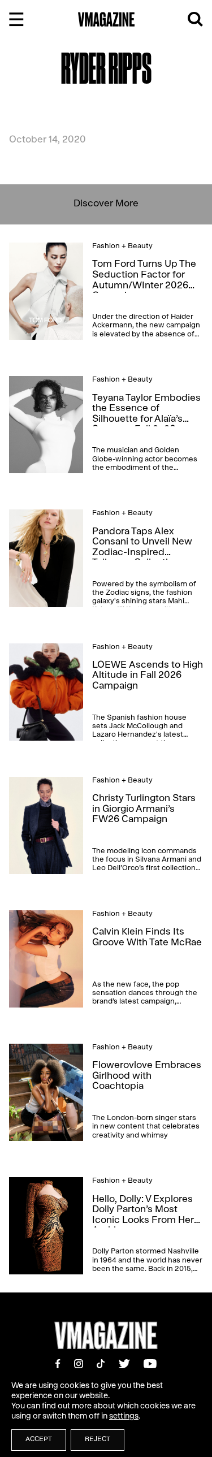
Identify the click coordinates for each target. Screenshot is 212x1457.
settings (124, 1417)
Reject (97, 1440)
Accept (38, 1440)
